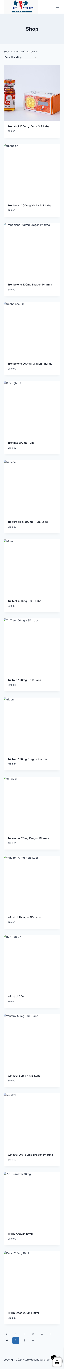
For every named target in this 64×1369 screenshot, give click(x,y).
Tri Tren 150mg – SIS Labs (24, 680)
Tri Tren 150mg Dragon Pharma (28, 759)
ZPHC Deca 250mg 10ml (23, 1312)
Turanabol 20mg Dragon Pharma (28, 838)
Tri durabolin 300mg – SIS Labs (28, 521)
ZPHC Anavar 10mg (20, 1233)
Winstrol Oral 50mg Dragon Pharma (30, 1154)
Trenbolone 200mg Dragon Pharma (30, 363)
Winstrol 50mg (17, 996)
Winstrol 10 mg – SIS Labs (24, 917)
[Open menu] (57, 6)
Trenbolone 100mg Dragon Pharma (30, 284)
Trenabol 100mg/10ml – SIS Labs (28, 126)
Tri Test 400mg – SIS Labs (24, 601)
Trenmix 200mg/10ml (21, 442)
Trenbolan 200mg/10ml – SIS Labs (29, 205)
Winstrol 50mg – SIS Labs (24, 1075)
